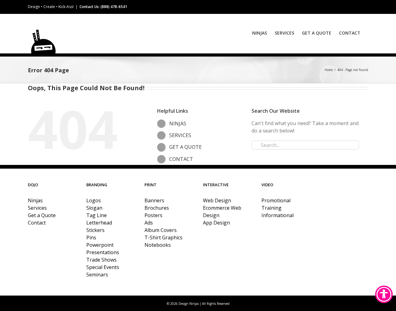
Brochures (156, 207)
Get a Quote (42, 215)
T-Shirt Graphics (163, 237)
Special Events (102, 267)
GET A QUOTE (185, 147)
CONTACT (181, 159)
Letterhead (99, 222)
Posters (153, 215)
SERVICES (180, 135)
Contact (37, 222)
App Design (216, 222)
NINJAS (177, 123)
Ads (148, 222)
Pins (91, 237)
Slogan (94, 207)
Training (271, 207)
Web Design (217, 200)
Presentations (102, 252)
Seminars (97, 274)
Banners (154, 200)
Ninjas (35, 200)
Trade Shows (101, 259)
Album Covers (160, 230)
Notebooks (157, 245)
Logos (93, 200)
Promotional (276, 200)
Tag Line (96, 215)
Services (37, 207)
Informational (277, 215)
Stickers (95, 230)
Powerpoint (100, 245)
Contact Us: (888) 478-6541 (103, 6)
